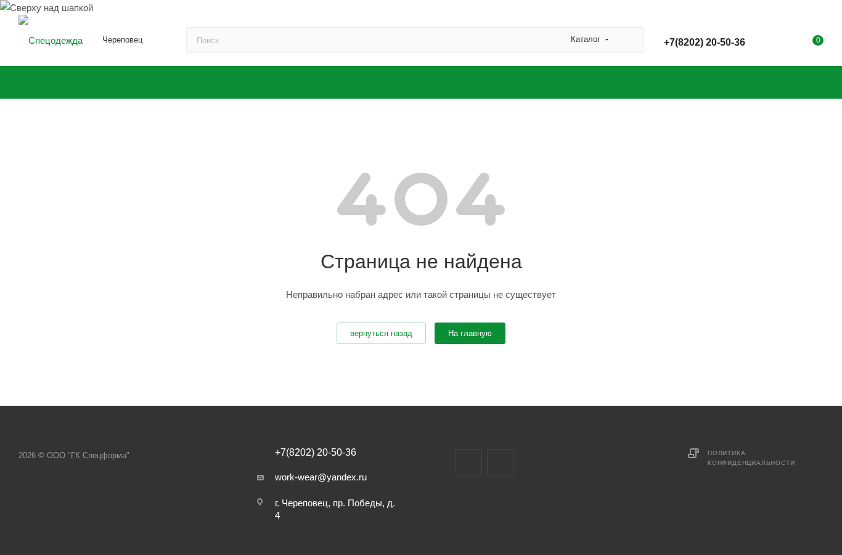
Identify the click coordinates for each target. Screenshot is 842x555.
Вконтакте (469, 462)
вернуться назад (381, 333)
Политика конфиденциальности (751, 458)
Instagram (500, 462)
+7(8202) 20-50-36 (704, 42)
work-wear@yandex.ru (321, 477)
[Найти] (629, 40)
